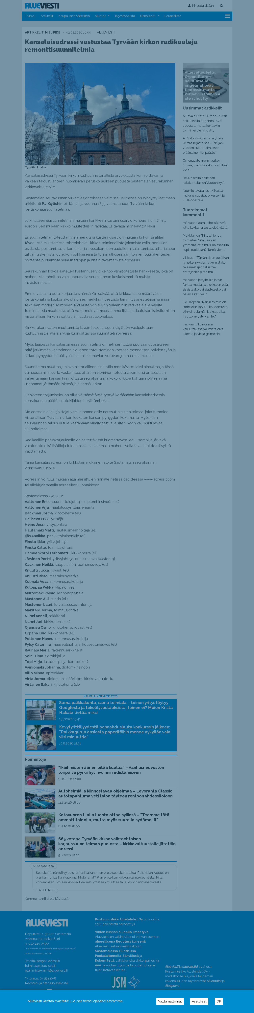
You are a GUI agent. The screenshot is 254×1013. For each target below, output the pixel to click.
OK (218, 1001)
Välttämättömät (170, 1001)
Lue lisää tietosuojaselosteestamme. (96, 1001)
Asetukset (199, 1001)
